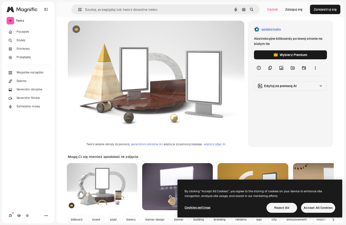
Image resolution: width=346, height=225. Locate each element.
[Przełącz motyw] (27, 215)
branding (219, 219)
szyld (113, 219)
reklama (240, 219)
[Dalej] (333, 219)
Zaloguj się (293, 9)
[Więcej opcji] (315, 67)
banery (131, 219)
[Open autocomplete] (78, 9)
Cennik (272, 9)
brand (96, 219)
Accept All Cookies (318, 208)
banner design (154, 219)
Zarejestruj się (325, 9)
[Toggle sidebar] (46, 9)
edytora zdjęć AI (214, 144)
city (274, 219)
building (198, 219)
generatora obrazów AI (146, 144)
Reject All (281, 208)
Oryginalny (100, 29)
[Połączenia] (10, 215)
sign (259, 219)
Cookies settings (197, 207)
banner (179, 219)
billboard (76, 219)
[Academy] (19, 215)
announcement (296, 219)
